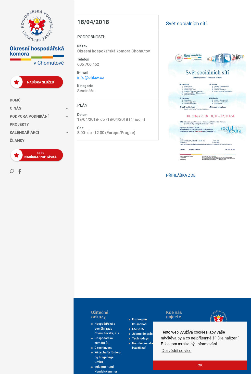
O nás (15, 109)
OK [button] (200, 365)
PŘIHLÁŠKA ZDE (181, 175)
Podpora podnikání (29, 117)
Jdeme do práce (143, 334)
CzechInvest (103, 347)
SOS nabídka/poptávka (35, 152)
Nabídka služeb (34, 79)
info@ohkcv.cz (90, 77)
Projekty (19, 125)
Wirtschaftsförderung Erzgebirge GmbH (108, 357)
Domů (15, 100)
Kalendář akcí (24, 133)
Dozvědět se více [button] (176, 351)
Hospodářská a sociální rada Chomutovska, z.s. (107, 328)
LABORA (138, 329)
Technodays (140, 338)
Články (17, 141)
